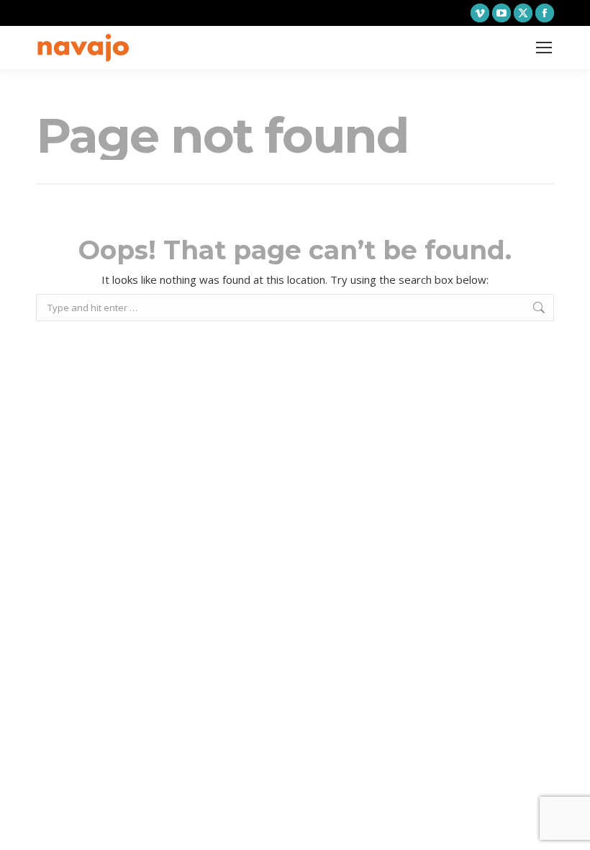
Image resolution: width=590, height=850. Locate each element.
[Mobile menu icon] (544, 47)
